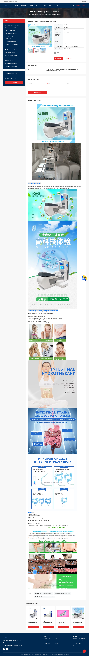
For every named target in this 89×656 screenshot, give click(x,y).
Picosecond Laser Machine (10, 41)
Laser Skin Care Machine (10, 58)
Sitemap (56, 643)
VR (57, 5)
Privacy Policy (57, 645)
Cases (56, 640)
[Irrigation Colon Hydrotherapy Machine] (33, 613)
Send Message (37, 92)
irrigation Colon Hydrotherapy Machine (43, 593)
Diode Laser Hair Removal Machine (12, 25)
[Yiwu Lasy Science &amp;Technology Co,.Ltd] (7, 5)
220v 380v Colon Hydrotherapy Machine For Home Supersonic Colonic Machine (77, 623)
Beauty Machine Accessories (11, 66)
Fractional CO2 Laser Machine (11, 44)
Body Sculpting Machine (10, 52)
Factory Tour (46, 640)
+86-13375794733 (16, 76)
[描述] (73, 5)
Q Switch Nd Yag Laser (10, 60)
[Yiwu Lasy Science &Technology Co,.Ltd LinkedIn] (80, 1)
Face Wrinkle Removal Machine (11, 49)
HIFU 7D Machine (8, 38)
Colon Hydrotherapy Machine (38, 14)
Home (29, 14)
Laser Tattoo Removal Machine (11, 33)
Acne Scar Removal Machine (11, 55)
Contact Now (14, 82)
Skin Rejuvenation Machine (10, 47)
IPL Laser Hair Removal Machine (11, 27)
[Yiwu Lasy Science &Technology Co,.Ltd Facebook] (78, 1)
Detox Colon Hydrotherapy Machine (32, 622)
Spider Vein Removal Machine (11, 63)
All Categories (75, 645)
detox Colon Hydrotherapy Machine (62, 593)
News (56, 638)
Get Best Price (58, 58)
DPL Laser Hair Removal (10, 30)
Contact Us (46, 645)
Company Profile (47, 638)
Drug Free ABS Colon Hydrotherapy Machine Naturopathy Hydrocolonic (47, 623)
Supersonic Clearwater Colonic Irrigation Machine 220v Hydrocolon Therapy (63, 623)
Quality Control (47, 643)
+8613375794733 (13, 78)
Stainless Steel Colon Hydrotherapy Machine (44, 596)
